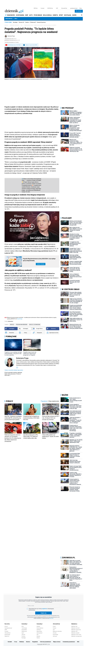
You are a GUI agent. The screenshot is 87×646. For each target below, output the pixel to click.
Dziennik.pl (24, 624)
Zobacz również (40, 264)
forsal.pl (42, 8)
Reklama (21, 641)
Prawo (54, 626)
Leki (54, 629)
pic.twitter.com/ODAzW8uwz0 (33, 190)
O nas (15, 641)
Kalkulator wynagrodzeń (76, 636)
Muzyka (38, 636)
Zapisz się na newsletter (31, 45)
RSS (78, 641)
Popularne (44, 401)
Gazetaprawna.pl (8, 628)
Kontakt (10, 641)
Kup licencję (19, 318)
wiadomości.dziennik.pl (14, 25)
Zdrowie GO (21, 22)
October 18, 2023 (26, 192)
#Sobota (28, 187)
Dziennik (6, 25)
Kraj (16, 18)
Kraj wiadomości (54, 401)
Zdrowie (23, 634)
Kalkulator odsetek (75, 632)
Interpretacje (7, 634)
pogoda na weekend (21, 324)
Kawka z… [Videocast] (30, 22)
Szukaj (80, 11)
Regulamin (35, 641)
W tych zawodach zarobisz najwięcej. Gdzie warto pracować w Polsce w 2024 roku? (13, 374)
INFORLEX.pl (50, 8)
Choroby (54, 632)
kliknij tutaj (51, 618)
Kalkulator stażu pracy (76, 629)
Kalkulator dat (74, 626)
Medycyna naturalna (57, 631)
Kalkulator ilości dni (75, 628)
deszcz (12, 324)
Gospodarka (24, 629)
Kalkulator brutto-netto (76, 634)
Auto (23, 626)
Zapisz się (43, 613)
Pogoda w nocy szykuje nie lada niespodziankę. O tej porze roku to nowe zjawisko (13, 353)
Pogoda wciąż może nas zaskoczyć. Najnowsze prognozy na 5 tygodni (29, 353)
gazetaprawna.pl (73, 8)
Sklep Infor (7, 636)
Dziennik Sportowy (41, 22)
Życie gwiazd (39, 632)
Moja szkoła (39, 631)
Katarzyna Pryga (11, 36)
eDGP (6, 629)
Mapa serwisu (56, 641)
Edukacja (39, 629)
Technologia (24, 628)
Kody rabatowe (40, 628)
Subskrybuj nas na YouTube (14, 45)
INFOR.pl (35, 8)
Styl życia (55, 636)
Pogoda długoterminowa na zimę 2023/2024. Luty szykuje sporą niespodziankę (39, 259)
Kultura (38, 637)
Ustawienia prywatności (69, 641)
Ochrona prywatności (45, 641)
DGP (57, 8)
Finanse (54, 628)
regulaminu (44, 608)
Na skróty (7, 624)
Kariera (28, 641)
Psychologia (55, 634)
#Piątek (25, 182)
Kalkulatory (74, 624)
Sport (23, 632)
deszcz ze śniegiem (34, 324)
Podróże (23, 636)
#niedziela (33, 187)
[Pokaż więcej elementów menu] (81, 15)
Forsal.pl (6, 631)
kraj (21, 25)
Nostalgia (15, 22)
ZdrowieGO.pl (64, 8)
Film (37, 634)
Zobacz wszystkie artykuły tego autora (14, 370)
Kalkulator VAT (74, 631)
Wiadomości (8, 18)
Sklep (80, 8)
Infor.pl (6, 626)
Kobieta (38, 626)
